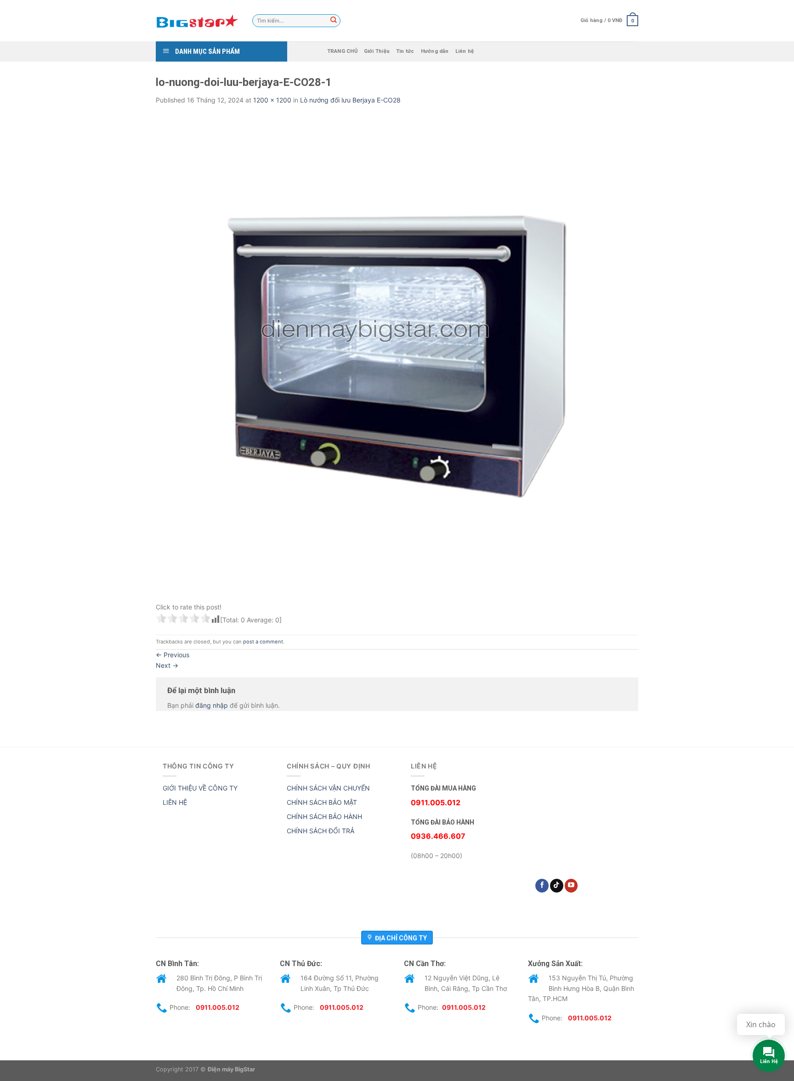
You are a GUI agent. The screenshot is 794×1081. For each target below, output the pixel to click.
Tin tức (405, 51)
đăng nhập (211, 705)
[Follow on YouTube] (571, 886)
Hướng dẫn (435, 51)
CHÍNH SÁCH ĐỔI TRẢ (320, 831)
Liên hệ (464, 51)
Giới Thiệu (377, 51)
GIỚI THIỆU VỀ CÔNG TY (200, 788)
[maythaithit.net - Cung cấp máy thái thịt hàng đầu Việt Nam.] (197, 20)
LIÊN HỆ (175, 802)
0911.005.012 (217, 1007)
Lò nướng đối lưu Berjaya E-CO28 (350, 100)
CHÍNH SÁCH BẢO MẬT (322, 802)
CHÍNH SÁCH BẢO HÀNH (324, 816)
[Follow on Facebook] (542, 886)
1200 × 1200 (272, 100)
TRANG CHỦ (342, 51)
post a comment (263, 641)
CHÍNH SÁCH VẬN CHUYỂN (328, 788)
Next (167, 665)
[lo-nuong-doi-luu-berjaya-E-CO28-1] (397, 355)
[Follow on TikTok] (556, 886)
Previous (172, 655)
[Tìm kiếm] (333, 21)
